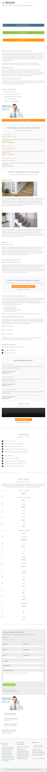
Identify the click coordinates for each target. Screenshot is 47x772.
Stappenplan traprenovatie (7, 756)
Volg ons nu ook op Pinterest (38, 758)
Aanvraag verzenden (9, 684)
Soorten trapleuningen (6, 754)
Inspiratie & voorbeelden (7, 747)
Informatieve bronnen (38, 769)
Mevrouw (11, 639)
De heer (6, 639)
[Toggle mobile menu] (44, 2)
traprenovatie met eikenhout (16, 247)
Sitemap (15, 769)
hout (16, 485)
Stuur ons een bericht (38, 745)
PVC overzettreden (28, 229)
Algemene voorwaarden (21, 769)
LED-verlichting (5, 757)
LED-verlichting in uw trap (9, 309)
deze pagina (28, 339)
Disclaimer (26, 769)
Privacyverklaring (31, 769)
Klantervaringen (5, 748)
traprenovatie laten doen (9, 63)
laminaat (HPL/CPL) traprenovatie (11, 198)
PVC (13, 485)
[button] (23, 350)
